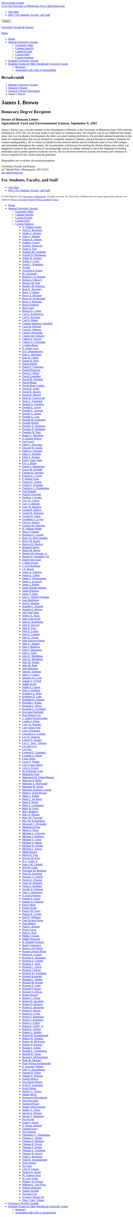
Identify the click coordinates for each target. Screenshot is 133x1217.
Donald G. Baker (31, 413)
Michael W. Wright (32, 845)
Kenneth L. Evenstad (33, 708)
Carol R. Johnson (31, 329)
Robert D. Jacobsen (33, 1001)
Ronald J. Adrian (31, 1047)
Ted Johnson (29, 1131)
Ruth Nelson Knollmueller (36, 1063)
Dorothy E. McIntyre (33, 426)
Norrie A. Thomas (32, 879)
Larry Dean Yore (31, 727)
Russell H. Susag (31, 1054)
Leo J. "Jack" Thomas (34, 743)
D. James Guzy (30, 348)
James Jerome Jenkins (34, 587)
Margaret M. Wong (32, 786)
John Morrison (30, 668)
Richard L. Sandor (32, 979)
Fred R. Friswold (31, 494)
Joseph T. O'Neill (31, 680)
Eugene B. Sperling (33, 472)
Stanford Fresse (30, 1103)
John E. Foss (29, 628)
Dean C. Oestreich (32, 401)
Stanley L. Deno (31, 1110)
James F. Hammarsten (34, 578)
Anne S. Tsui (29, 248)
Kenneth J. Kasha (32, 702)
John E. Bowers (31, 625)
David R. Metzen (31, 394)
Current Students (24, 223)
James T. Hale (30, 593)
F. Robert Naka (30, 478)
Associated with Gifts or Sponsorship (35, 1212)
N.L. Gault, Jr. (30, 861)
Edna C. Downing (32, 444)
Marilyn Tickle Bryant (34, 792)
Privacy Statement (19, 199)
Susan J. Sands (30, 1122)
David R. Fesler (30, 388)
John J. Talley (29, 653)
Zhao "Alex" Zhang (33, 1200)
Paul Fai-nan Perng (32, 920)
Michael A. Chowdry (33, 833)
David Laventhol (31, 376)
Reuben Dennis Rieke (34, 951)
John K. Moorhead (32, 659)
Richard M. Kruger (32, 982)
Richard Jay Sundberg (34, 973)
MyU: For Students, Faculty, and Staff (29, 14)
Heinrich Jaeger (30, 547)
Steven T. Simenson (33, 1116)
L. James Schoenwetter (34, 718)
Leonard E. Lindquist (34, 752)
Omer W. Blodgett (32, 883)
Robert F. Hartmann (33, 1016)
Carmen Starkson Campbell (37, 323)
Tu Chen (27, 1165)
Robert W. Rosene (32, 1044)
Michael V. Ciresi (31, 839)
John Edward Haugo (33, 640)
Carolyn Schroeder (32, 332)
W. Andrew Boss (31, 1175)
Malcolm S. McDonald (34, 783)
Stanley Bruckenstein (33, 1106)
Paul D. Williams (31, 917)
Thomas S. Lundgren (33, 1150)
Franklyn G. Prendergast (35, 488)
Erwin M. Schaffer (32, 469)
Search (6, 21)
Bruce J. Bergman (32, 301)
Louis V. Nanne (30, 761)
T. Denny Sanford (32, 1125)
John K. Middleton (32, 656)
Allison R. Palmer (32, 239)
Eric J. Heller (29, 463)
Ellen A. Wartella (31, 454)
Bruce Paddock (30, 304)
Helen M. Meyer (31, 550)
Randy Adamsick (31, 945)
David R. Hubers (31, 391)
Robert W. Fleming (32, 1038)
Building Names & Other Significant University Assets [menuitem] (38, 63)
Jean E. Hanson (30, 603)
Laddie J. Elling (30, 721)
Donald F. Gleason (32, 410)
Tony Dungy (29, 1162)
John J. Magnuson (32, 649)
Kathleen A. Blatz (32, 693)
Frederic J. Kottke (32, 497)
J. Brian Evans (30, 562)
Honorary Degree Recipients (24, 90)
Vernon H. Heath (31, 1172)
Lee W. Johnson (31, 736)
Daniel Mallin (29, 363)
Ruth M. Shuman (31, 1060)
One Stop (13, 11)
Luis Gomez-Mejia (32, 764)
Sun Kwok (28, 1119)
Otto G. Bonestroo (32, 892)
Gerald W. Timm (31, 516)
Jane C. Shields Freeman (35, 597)
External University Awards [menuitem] (23, 60)
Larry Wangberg (31, 730)
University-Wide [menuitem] (24, 45)
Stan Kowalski (30, 1100)
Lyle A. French (30, 768)
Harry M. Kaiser (31, 541)
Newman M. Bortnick (34, 870)
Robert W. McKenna (33, 1041)
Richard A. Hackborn (34, 957)
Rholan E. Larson (32, 954)
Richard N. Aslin (31, 985)
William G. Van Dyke (34, 1184)
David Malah (29, 382)
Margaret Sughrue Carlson (36, 789)
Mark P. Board (30, 802)
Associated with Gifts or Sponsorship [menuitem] (35, 70)
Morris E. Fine (30, 855)
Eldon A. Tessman (32, 450)
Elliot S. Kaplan (31, 457)
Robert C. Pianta (31, 998)
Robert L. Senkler (32, 1032)
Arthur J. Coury (30, 261)
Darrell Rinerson (31, 370)
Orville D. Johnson (32, 889)
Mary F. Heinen (30, 814)
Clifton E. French (31, 338)
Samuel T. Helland (32, 1075)
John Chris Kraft (31, 618)
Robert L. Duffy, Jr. (33, 1026)
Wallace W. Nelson (32, 1181)
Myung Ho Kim (31, 858)
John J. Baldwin (31, 646)
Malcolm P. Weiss (32, 780)
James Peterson (30, 590)
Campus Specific (24, 214)
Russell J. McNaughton (35, 1057)
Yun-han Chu (29, 1193)
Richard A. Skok (31, 963)
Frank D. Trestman (32, 485)
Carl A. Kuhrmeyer (32, 314)
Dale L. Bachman (32, 354)
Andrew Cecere (30, 242)
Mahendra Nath (30, 774)
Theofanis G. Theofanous (36, 1134)
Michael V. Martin (32, 842)
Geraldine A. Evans (33, 519)
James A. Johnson (32, 572)
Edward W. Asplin (32, 447)
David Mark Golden (33, 385)
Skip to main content (12, 2)
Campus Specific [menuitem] (24, 48)
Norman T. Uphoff (32, 876)
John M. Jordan (30, 662)
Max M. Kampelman (33, 820)
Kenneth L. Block (32, 705)
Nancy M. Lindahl (32, 864)
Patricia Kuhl (29, 907)
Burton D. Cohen (31, 311)
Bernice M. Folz (31, 283)
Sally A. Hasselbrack (33, 1069)
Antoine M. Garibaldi (34, 251)
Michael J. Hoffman (33, 836)
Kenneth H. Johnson (33, 699)
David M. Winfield (32, 379)
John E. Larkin (30, 631)
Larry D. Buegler (31, 724)
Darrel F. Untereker (32, 366)
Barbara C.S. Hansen (33, 276)
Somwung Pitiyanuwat (34, 1097)
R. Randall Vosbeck (33, 942)
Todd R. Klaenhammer (34, 1159)
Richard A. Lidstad (32, 960)
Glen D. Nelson (30, 522)
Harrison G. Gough (32, 534)
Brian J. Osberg (30, 292)
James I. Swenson (32, 581)
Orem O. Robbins (32, 886)
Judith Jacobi (29, 684)
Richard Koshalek (32, 976)
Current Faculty (23, 217)
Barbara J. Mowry (32, 279)
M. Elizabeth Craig (32, 771)
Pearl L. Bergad (30, 926)
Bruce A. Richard (31, 295)
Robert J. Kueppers (32, 1019)
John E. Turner (30, 637)
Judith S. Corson (31, 687)
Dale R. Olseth (30, 357)
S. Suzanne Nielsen (32, 1066)
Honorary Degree (18, 87)
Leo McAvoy (29, 746)
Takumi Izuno (29, 1128)
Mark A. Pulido (30, 796)
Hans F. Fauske (30, 531)
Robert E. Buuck (31, 1010)
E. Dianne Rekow (32, 438)
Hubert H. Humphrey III (35, 556)
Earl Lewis (28, 441)
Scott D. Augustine (32, 1085)
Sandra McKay (30, 1078)
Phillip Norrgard (31, 939)
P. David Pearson (31, 895)
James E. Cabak (31, 575)
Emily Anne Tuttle (32, 460)
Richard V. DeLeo (32, 991)
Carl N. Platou (30, 320)
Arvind (26, 267)
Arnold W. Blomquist (34, 255)
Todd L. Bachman (32, 1156)
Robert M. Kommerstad (35, 1035)
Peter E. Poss (29, 932)
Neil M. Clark (29, 867)
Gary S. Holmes (31, 503)
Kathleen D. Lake (32, 696)
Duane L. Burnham (32, 435)
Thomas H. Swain (32, 1144)
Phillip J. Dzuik (30, 935)
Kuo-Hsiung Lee (31, 715)
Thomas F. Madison (33, 1141)
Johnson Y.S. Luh (32, 677)
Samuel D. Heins (31, 1072)
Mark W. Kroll (30, 808)
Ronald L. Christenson (34, 1050)
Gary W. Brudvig (31, 506)
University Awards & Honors (17, 27)
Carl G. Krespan (31, 317)
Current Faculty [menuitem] (23, 51)
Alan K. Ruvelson (32, 230)
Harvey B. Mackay (32, 544)
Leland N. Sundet (32, 740)
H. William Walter (32, 528)
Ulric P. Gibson (30, 1169)
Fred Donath (29, 491)
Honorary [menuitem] (20, 66)
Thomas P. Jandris (32, 1147)
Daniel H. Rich (30, 360)
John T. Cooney (31, 674)
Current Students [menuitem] (24, 57)
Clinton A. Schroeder (33, 342)
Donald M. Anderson (33, 419)
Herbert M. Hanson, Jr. (34, 553)
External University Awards (23, 1203)
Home (11, 205)
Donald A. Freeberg (33, 404)
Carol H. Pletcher (31, 326)
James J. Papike (30, 584)
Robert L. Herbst (31, 1029)
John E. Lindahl (31, 634)
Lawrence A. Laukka (33, 733)
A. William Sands (31, 227)
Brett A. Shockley (32, 289)
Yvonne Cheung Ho (33, 1197)
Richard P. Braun (31, 988)
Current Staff (22, 220)
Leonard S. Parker (32, 755)
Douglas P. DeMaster (33, 429)
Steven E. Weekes (32, 1113)
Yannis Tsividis (30, 1190)
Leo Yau (26, 749)
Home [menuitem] (11, 38)
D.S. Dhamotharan (32, 351)
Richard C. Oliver (32, 967)
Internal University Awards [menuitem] (23, 42)
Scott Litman (29, 1088)
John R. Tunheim (31, 671)
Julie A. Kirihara (31, 690)
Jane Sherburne (30, 600)
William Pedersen (31, 1187)
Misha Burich (29, 851)
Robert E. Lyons (31, 1013)
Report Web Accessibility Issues (44, 199)
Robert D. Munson (32, 1004)
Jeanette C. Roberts (32, 606)
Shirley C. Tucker (32, 1091)
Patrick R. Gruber (32, 914)
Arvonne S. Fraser (32, 270)
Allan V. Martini (31, 236)
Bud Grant (28, 307)
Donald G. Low (31, 416)
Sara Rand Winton (32, 1082)
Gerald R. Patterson (33, 513)
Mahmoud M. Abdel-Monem (38, 777)
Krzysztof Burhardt (32, 712)
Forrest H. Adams (32, 482)
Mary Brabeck (30, 811)
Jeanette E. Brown (32, 609)
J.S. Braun (28, 569)
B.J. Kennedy (29, 273)
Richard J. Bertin (31, 970)
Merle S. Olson (30, 830)
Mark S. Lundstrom (33, 805)
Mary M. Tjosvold (32, 817)
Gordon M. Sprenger (33, 525)
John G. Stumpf (30, 643)
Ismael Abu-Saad (31, 559)
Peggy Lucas (29, 929)
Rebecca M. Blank (32, 948)
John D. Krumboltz (32, 621)
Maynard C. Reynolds (34, 824)
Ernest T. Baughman (33, 466)
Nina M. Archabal (32, 873)
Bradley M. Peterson (33, 286)
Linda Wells (28, 758)
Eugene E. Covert (32, 475)
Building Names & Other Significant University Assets (38, 1206)
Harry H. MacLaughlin (34, 537)
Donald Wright (30, 422)
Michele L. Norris (32, 848)
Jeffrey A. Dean (30, 615)
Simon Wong (29, 1094)
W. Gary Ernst (30, 1178)
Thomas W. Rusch (32, 1153)
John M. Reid (29, 665)
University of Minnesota (34, 196)
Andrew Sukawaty (32, 245)
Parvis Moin (29, 904)
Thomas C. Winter (32, 1138)
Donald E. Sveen (31, 407)
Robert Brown (30, 994)
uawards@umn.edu (12, 172)
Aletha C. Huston (31, 233)
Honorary (20, 1209)
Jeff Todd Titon (30, 612)
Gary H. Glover (30, 500)
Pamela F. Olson (31, 898)
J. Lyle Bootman (31, 565)
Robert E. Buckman (33, 1007)
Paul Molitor (29, 923)
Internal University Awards (23, 84)
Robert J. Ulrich (31, 1022)
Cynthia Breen (30, 345)
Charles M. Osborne (33, 335)
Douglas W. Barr (31, 432)
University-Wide (24, 211)
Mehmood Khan (31, 827)
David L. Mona (30, 373)
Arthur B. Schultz (32, 258)
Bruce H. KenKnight (33, 298)
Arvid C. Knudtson (32, 264)
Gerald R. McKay (32, 509)
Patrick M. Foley (31, 911)
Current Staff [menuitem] (22, 54)
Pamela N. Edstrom (32, 901)
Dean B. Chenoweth (33, 398)
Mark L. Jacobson (32, 799)
